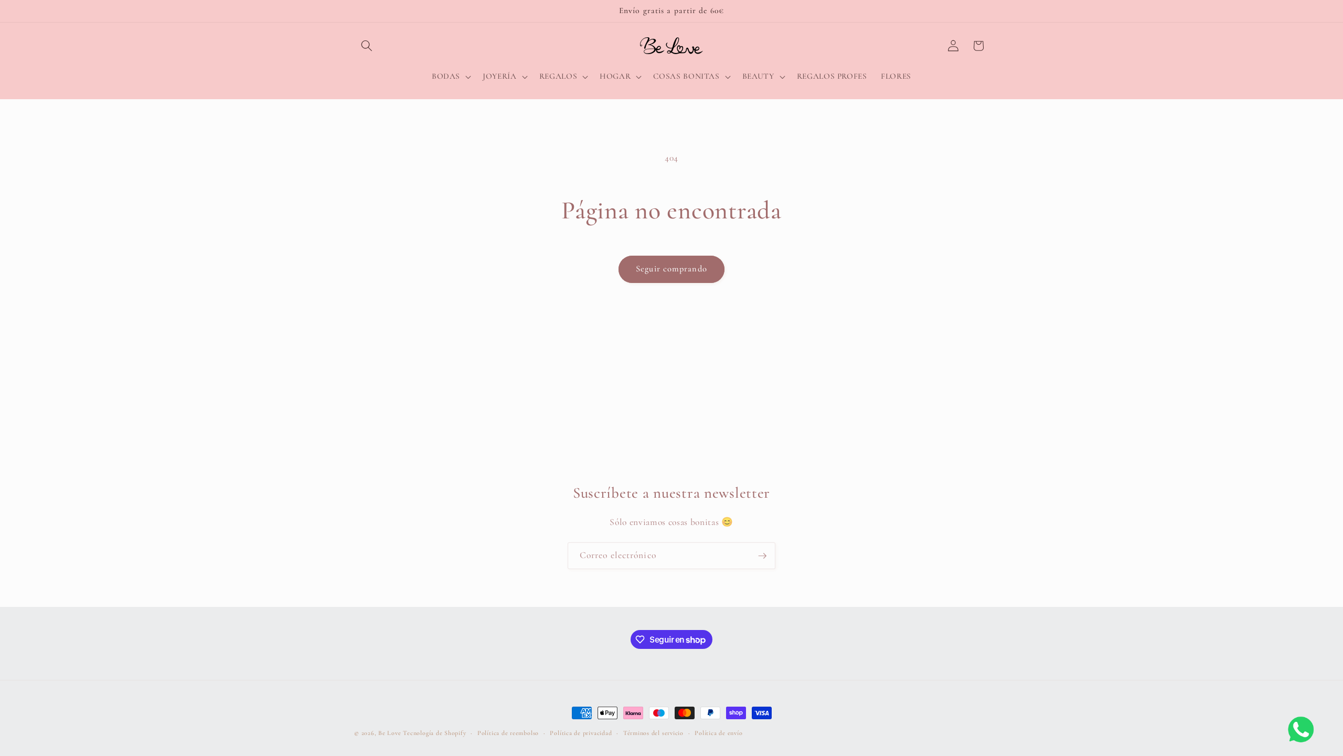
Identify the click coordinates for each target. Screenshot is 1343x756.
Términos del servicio (653, 733)
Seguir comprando (671, 269)
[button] (366, 45)
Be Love (389, 733)
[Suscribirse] (762, 556)
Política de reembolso (508, 733)
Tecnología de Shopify (434, 733)
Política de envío (718, 733)
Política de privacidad (581, 733)
